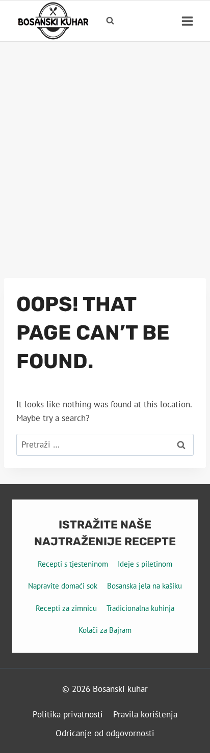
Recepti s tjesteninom (73, 564)
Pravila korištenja (145, 714)
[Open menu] (187, 21)
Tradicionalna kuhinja (140, 608)
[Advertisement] (105, 152)
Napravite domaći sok (62, 586)
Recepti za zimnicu (66, 608)
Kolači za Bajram (105, 630)
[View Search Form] (110, 21)
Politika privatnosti (68, 714)
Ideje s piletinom (145, 564)
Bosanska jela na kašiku (144, 586)
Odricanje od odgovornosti (105, 733)
